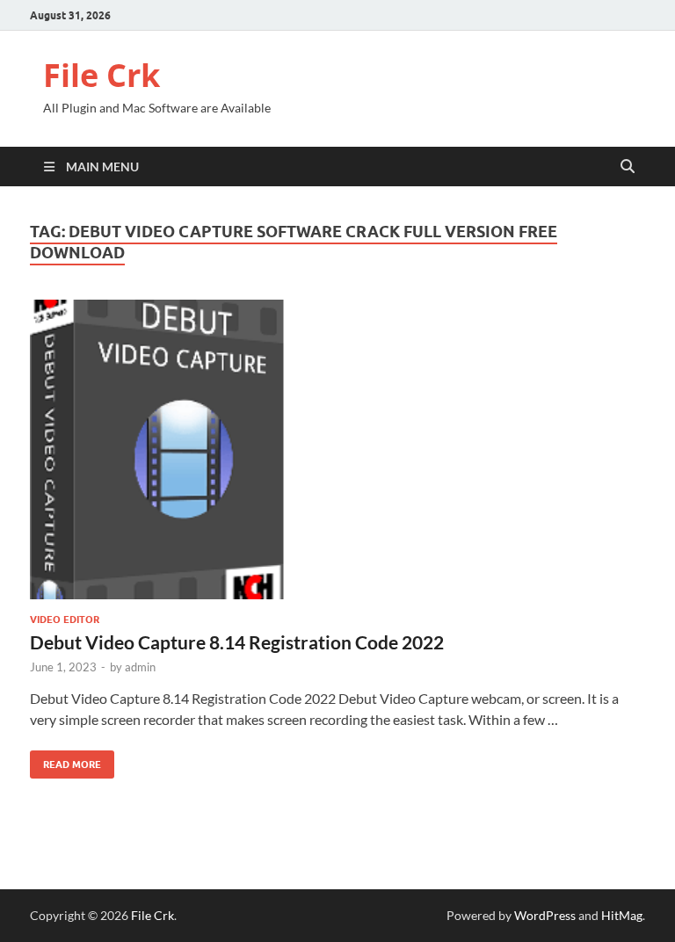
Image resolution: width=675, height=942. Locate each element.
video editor (64, 619)
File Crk (101, 75)
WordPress (545, 915)
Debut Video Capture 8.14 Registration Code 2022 (237, 642)
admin (140, 667)
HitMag (621, 915)
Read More (65, 760)
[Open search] (627, 167)
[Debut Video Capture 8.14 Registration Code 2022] (337, 449)
